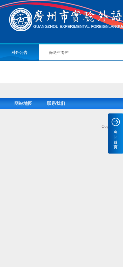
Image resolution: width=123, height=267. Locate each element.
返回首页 (116, 139)
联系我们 (56, 103)
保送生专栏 (59, 52)
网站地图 (23, 103)
